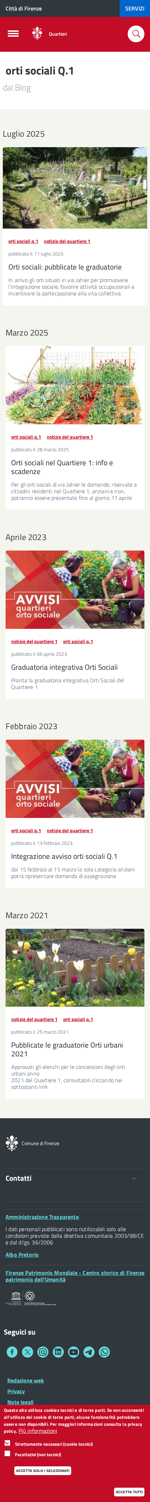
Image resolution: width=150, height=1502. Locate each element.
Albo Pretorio (22, 1254)
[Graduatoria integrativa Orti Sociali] (75, 590)
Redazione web (25, 1380)
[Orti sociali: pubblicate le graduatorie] (75, 188)
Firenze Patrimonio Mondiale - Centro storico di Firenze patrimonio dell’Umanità (75, 1276)
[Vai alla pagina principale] (37, 34)
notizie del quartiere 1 (67, 241)
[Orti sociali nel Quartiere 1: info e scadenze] (75, 385)
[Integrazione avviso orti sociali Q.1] (75, 779)
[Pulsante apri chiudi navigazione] (13, 35)
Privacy (16, 1391)
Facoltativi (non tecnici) (38, 1454)
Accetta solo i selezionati (42, 1471)
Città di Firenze (24, 8)
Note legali (20, 1402)
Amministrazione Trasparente (42, 1217)
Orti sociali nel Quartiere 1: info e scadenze (62, 467)
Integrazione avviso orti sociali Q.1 (64, 856)
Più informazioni (37, 1431)
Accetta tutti (129, 1492)
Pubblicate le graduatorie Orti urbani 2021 (67, 1049)
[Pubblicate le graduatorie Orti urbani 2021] (75, 968)
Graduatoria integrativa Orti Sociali (64, 667)
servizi (134, 8)
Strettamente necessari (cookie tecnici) (54, 1443)
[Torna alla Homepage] (12, 1142)
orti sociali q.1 (23, 241)
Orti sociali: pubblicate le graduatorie (65, 266)
